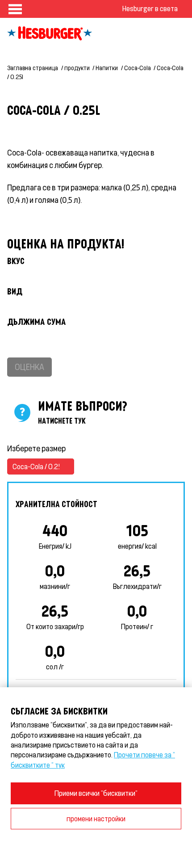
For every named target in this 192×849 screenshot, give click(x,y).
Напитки (107, 67)
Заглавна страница (32, 67)
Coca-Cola (137, 67)
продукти (77, 67)
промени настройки (96, 818)
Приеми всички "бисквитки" (96, 793)
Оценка (29, 366)
